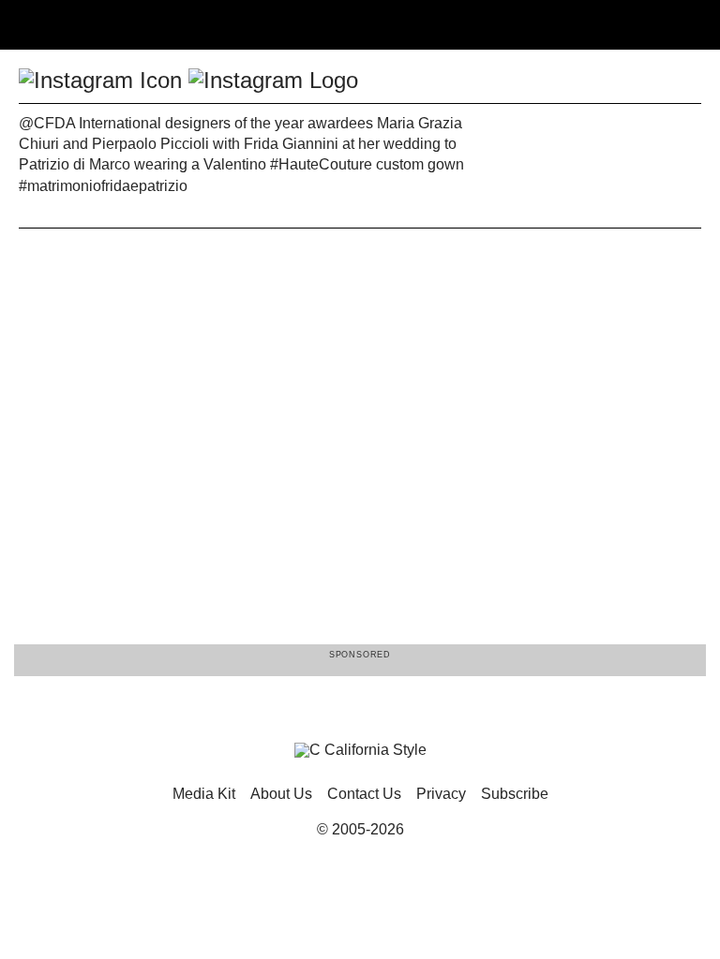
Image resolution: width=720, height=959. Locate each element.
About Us (281, 794)
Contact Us (364, 794)
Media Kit (203, 794)
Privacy (441, 794)
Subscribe (514, 794)
